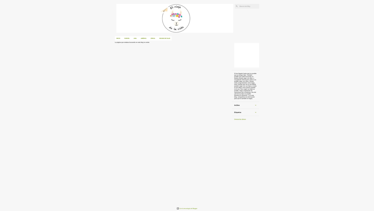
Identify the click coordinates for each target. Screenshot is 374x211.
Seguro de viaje (164, 38)
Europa (126, 38)
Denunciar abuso (240, 119)
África (153, 38)
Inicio (118, 38)
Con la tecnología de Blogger (188, 208)
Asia (135, 38)
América (143, 38)
